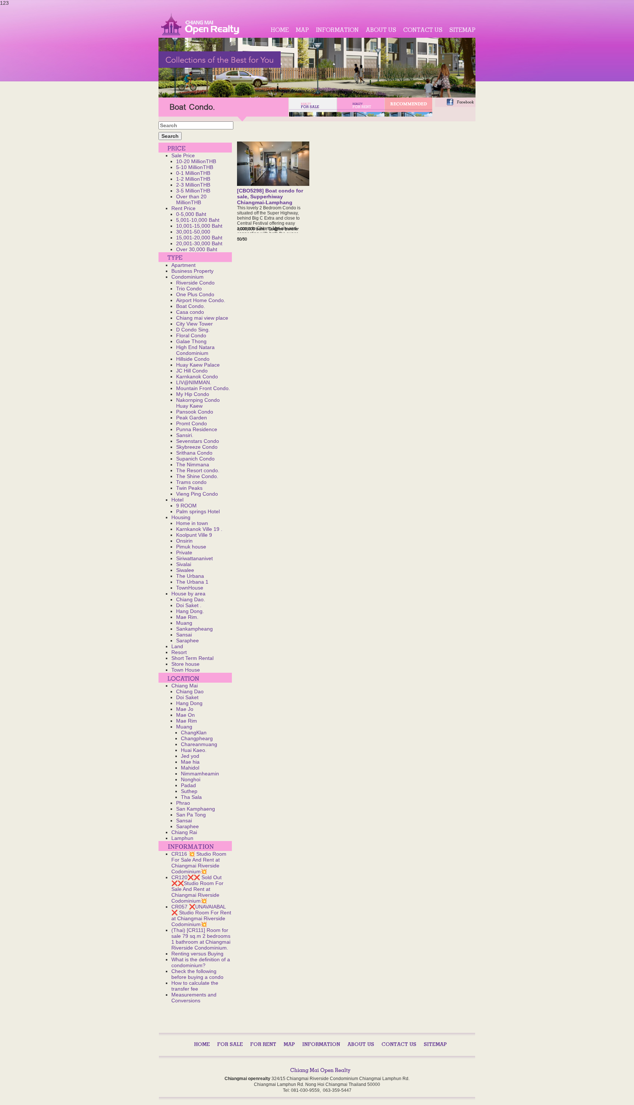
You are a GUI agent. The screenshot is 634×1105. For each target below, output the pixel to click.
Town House (185, 670)
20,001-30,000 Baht (199, 243)
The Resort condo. (197, 470)
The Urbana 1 (192, 582)
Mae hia (190, 762)
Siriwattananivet (194, 558)
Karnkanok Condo (197, 376)
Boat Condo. (190, 306)
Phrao (183, 803)
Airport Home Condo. (200, 300)
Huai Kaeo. (194, 750)
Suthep (189, 791)
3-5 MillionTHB (193, 191)
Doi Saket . (188, 605)
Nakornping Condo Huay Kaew (198, 403)
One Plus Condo (195, 294)
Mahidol (190, 768)
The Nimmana (192, 464)
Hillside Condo (192, 359)
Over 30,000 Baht (196, 249)
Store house (185, 664)
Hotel (177, 500)
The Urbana (190, 576)
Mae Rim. (187, 617)
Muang (184, 623)
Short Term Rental (192, 658)
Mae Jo (184, 709)
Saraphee (187, 640)
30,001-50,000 (193, 232)
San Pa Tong (191, 815)
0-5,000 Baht (191, 214)
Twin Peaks (189, 488)
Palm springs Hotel (198, 511)
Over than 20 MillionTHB (191, 199)
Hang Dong (189, 703)
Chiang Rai (184, 832)
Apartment (183, 265)
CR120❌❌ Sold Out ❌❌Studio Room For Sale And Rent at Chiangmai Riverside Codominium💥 (197, 889)
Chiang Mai (184, 686)
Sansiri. (184, 435)
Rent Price (183, 208)
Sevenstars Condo (197, 441)
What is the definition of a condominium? (200, 962)
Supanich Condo (195, 459)
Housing (180, 517)
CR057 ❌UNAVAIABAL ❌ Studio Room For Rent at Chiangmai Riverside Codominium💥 (201, 915)
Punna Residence (196, 429)
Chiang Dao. (190, 599)
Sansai (184, 635)
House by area (188, 593)
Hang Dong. (190, 611)
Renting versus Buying (197, 954)
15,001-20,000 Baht (199, 238)
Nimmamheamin (200, 774)
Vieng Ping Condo (197, 494)
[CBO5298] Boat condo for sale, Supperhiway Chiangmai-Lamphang (270, 196)
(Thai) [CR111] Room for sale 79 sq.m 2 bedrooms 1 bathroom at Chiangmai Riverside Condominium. (200, 939)
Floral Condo (191, 335)
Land (177, 646)
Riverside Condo (195, 283)
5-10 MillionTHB (194, 167)
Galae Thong (191, 341)
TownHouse (189, 588)
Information (337, 29)
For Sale (230, 1044)
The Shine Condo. (197, 476)
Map (302, 29)
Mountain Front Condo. (203, 388)
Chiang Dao (190, 691)
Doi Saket (187, 697)
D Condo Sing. (193, 330)
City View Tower (194, 324)
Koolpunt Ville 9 (194, 535)
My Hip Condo (192, 394)
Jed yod (190, 756)
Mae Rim (186, 721)
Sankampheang (194, 629)
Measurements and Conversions (193, 997)
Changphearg (197, 738)
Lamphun (182, 838)
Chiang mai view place (202, 318)
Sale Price (183, 155)
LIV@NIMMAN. (193, 382)
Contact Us (422, 29)
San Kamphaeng (195, 809)
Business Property (192, 271)
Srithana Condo (194, 453)
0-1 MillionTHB (193, 173)
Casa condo (190, 312)
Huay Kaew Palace (198, 365)
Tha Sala (191, 797)
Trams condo (191, 482)
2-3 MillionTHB (193, 185)
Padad (188, 785)
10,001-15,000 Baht (199, 226)
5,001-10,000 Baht (197, 220)
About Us (381, 29)
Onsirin (184, 541)
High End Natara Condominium (195, 350)
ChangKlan (194, 732)
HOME (280, 29)
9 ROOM (186, 506)
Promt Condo (191, 423)
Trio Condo (189, 288)
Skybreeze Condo (197, 447)
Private (184, 552)
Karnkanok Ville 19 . (199, 529)
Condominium (187, 277)
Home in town (192, 523)
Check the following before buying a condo (197, 974)
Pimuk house (191, 547)
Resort (179, 652)
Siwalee (185, 570)
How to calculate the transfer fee (194, 986)
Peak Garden (191, 418)
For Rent (263, 1044)
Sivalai (183, 564)
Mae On (185, 715)
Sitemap (462, 29)
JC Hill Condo (192, 371)
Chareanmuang (199, 744)
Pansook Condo (194, 412)
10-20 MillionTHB (196, 161)
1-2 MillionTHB (193, 179)
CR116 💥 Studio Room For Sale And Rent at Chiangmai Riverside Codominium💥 (198, 862)
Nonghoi (190, 779)
